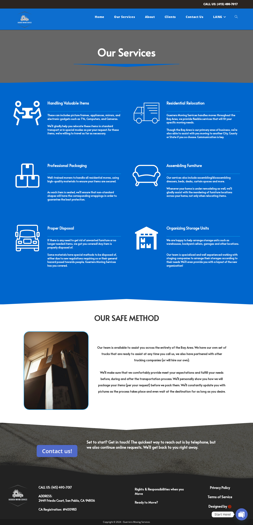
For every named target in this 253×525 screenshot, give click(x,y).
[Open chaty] (242, 514)
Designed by (218, 506)
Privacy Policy (220, 487)
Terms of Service (220, 496)
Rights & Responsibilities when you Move (159, 491)
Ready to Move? (146, 502)
